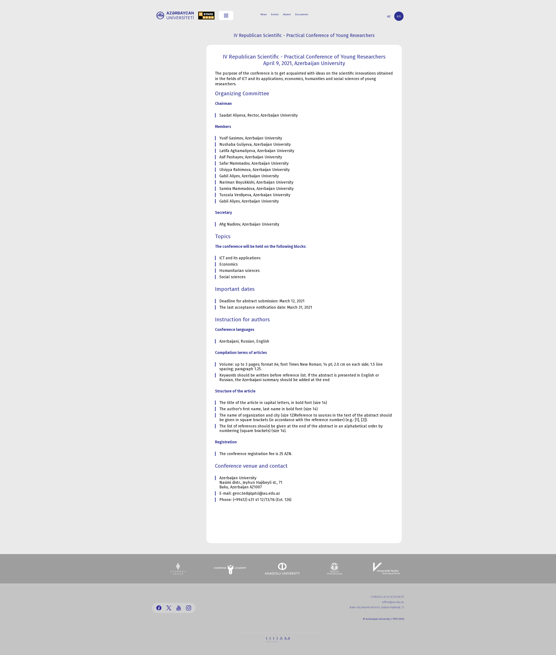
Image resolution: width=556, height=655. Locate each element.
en (399, 16)
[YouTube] (178, 607)
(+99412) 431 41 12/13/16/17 (387, 596)
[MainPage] (175, 15)
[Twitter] (168, 607)
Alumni (287, 14)
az (389, 16)
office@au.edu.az (393, 602)
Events (275, 14)
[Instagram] (188, 607)
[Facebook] (158, 607)
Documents (301, 14)
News (264, 14)
